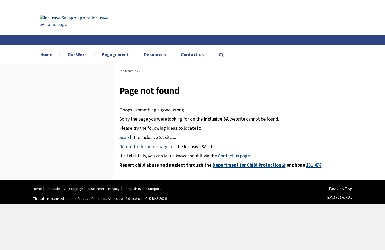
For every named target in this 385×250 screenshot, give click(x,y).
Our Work (77, 55)
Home (46, 55)
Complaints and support (142, 188)
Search (126, 137)
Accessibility (55, 188)
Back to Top (340, 189)
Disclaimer (96, 188)
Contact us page (234, 156)
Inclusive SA (129, 71)
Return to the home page (143, 147)
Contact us (192, 55)
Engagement (115, 55)
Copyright (77, 188)
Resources (155, 55)
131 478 (313, 165)
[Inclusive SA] (76, 17)
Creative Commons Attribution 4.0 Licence (110, 198)
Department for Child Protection (247, 165)
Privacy (114, 188)
